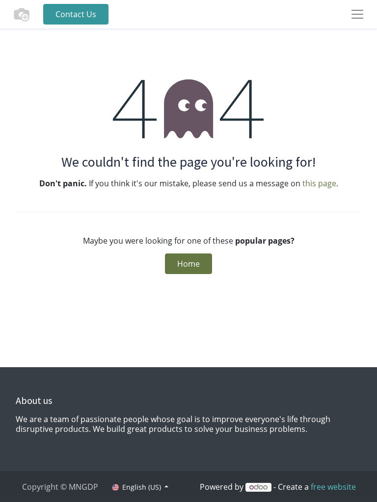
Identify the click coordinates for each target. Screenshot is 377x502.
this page (319, 183)
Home (188, 263)
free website (333, 486)
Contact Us (75, 14)
